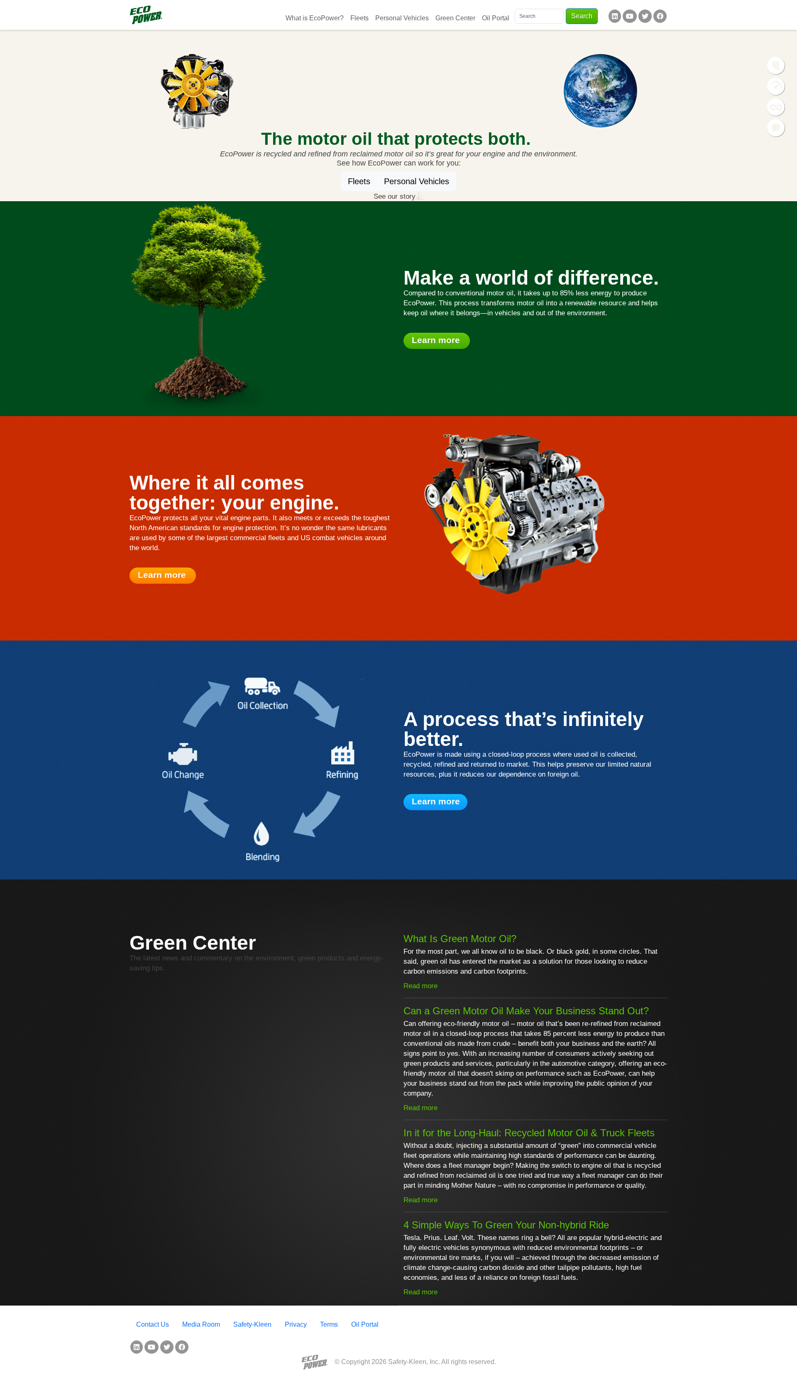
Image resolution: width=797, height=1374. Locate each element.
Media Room (201, 1324)
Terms (329, 1324)
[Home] (146, 15)
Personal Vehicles (402, 18)
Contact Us (152, 1324)
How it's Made (776, 107)
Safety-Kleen (252, 1324)
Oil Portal (495, 18)
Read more (420, 986)
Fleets (359, 18)
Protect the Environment (776, 66)
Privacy (296, 1324)
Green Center (455, 18)
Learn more (437, 340)
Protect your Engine (776, 87)
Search (581, 15)
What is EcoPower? (315, 18)
